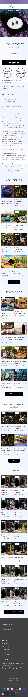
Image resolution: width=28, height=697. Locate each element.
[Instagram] (9, 668)
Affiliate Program (6, 630)
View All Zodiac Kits (14, 612)
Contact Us (5, 644)
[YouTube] (16, 668)
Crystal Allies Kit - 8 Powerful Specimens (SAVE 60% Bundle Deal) (7, 315)
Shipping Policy (6, 646)
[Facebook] (2, 668)
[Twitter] (6, 668)
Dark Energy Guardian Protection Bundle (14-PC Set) (20, 201)
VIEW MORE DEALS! (14, 394)
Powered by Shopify (14, 680)
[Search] (23, 6)
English (13, 675)
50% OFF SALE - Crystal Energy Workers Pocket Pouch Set (7, 271)
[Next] (18, 39)
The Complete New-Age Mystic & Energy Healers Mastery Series (7, 339)
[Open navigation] (2, 6)
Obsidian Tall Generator (20, 337)
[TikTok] (20, 668)
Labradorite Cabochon (6, 225)
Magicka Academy (7, 624)
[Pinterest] (13, 668)
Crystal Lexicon (6, 627)
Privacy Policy (6, 652)
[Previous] (9, 39)
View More (14, 282)
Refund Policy (6, 649)
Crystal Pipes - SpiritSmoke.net (10, 635)
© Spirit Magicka (14, 678)
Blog (3, 632)
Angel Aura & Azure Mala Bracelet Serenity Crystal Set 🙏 (20, 271)
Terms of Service (6, 654)
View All (14, 460)
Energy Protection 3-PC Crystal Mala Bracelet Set (20, 450)
